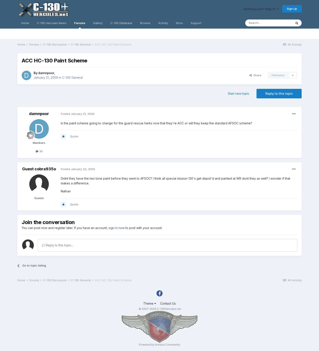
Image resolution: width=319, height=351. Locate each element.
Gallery (98, 23)
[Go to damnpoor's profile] (26, 75)
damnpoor (46, 73)
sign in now (117, 228)
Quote (74, 136)
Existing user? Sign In (260, 9)
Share (256, 75)
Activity (163, 23)
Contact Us (168, 303)
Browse (145, 23)
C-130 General (72, 77)
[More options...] (293, 114)
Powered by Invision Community (159, 344)
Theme (148, 303)
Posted (77, 113)
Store (179, 23)
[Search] (297, 23)
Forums (79, 23)
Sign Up (292, 8)
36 (40, 151)
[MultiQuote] (63, 136)
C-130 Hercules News (51, 23)
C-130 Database (121, 23)
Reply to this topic (279, 93)
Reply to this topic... (59, 245)
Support (196, 23)
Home (25, 23)
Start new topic (238, 93)
